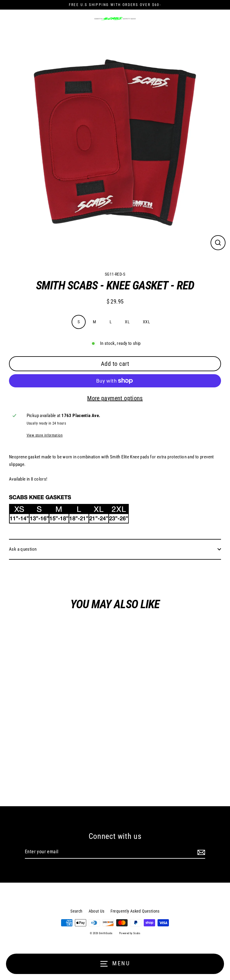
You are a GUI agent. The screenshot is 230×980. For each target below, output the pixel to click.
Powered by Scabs (129, 933)
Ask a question (23, 549)
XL (127, 321)
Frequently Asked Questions (135, 911)
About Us (97, 911)
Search (76, 911)
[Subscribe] (200, 852)
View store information (45, 435)
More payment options (115, 398)
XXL (146, 321)
